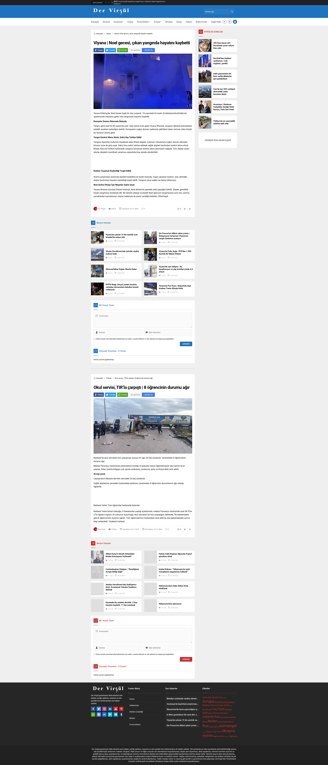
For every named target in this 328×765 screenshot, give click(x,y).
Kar (221, 717)
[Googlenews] (99, 714)
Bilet (232, 702)
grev (210, 713)
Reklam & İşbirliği (136, 711)
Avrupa (208, 701)
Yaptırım (217, 736)
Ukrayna (228, 730)
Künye (131, 699)
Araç (220, 697)
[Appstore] (104, 714)
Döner (227, 705)
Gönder (124, 50)
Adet (204, 697)
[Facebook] (93, 709)
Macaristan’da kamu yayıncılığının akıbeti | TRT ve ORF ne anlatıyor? (140, 2)
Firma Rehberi (134, 724)
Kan (217, 716)
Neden (213, 721)
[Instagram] (104, 709)
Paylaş (100, 50)
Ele (231, 706)
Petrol (230, 721)
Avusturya (220, 702)
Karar (226, 717)
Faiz (214, 709)
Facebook (207, 709)
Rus (205, 725)
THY (219, 731)
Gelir (205, 712)
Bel (228, 702)
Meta (204, 721)
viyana (207, 735)
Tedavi (209, 731)
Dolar (220, 705)
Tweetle (112, 50)
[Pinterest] (121, 709)
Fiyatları (228, 709)
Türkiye (108, 378)
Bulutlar (206, 705)
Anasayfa (99, 33)
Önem (227, 737)
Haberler (208, 716)
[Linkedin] (110, 709)
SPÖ (216, 726)
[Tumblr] (121, 714)
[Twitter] (99, 709)
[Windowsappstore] (116, 714)
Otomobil (222, 721)
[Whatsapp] (93, 714)
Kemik (232, 717)
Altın (209, 697)
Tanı (203, 732)
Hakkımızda (134, 705)
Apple (215, 697)
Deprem (214, 705)
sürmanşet (228, 725)
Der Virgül (101, 209)
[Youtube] (116, 709)
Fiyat (221, 709)
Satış (211, 726)
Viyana (108, 33)
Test (214, 731)
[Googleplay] (110, 714)
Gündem (224, 713)
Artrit (224, 698)
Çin (222, 736)
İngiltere (233, 736)
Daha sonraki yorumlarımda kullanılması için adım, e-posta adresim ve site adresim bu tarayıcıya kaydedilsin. (135, 339)
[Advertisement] (79, 39)
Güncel (216, 713)
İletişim (132, 718)
